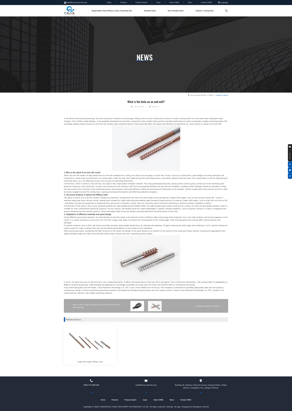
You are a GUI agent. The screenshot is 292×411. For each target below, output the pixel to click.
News (211, 95)
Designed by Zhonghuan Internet (195, 407)
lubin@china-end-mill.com (76, 2)
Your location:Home (198, 95)
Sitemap (169, 407)
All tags (177, 407)
